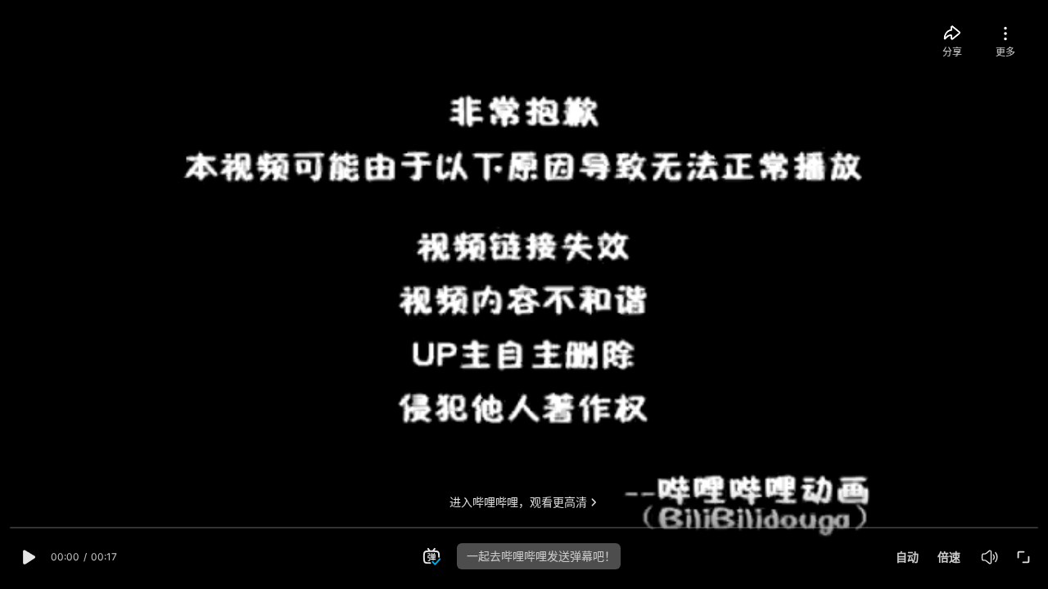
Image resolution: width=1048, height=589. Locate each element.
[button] (27, 557)
